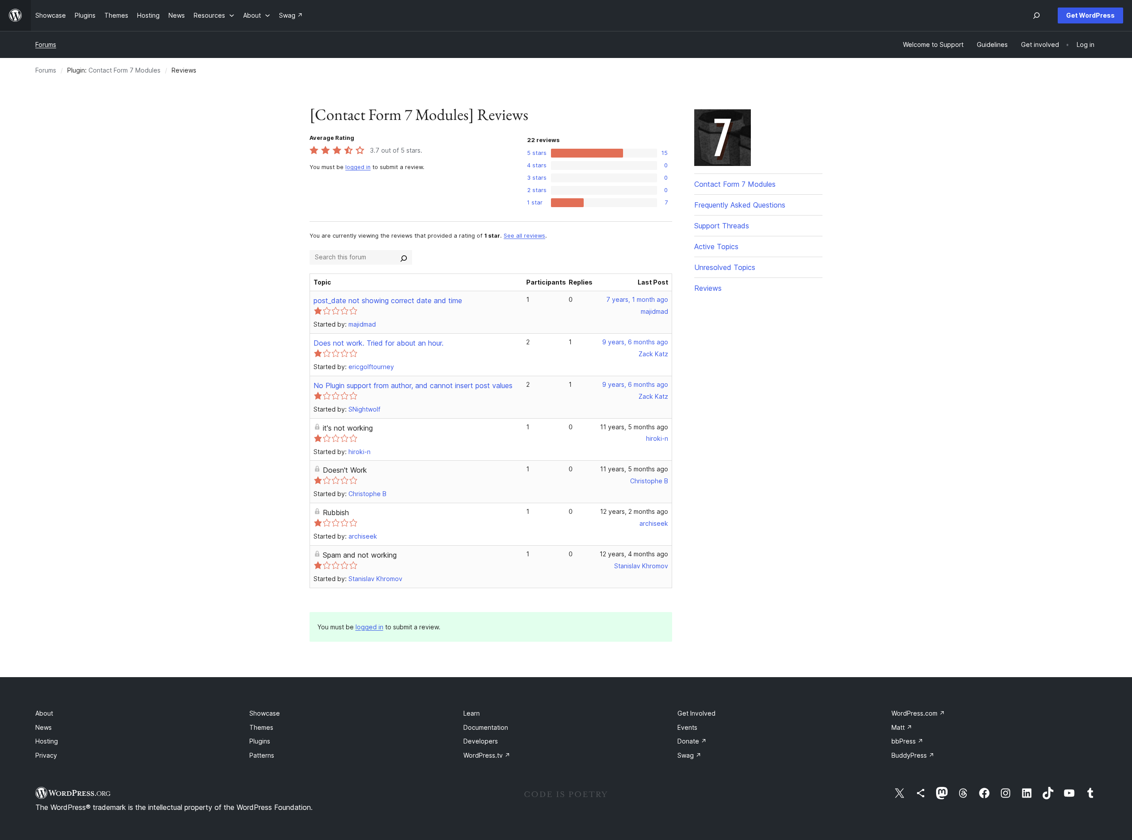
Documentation (485, 727)
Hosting (46, 741)
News (43, 727)
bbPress (907, 741)
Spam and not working (360, 555)
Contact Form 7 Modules (124, 70)
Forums (45, 44)
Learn (471, 713)
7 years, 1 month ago (637, 299)
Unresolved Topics (724, 267)
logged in (358, 167)
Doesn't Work (345, 470)
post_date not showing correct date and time (388, 300)
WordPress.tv (486, 755)
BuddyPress (912, 755)
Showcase (264, 713)
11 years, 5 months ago (634, 427)
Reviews (708, 288)
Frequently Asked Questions (739, 204)
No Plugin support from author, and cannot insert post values (413, 385)
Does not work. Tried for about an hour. (379, 343)
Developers (480, 741)
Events (687, 727)
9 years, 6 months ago (635, 342)
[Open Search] (1036, 15)
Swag (689, 755)
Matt (901, 727)
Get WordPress (1090, 15)
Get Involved (696, 713)
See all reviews (524, 235)
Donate (692, 741)
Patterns (261, 755)
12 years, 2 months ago (634, 511)
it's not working (348, 428)
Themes (261, 727)
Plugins (259, 741)
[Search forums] (403, 257)
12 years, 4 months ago (634, 554)
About (44, 713)
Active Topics (716, 246)
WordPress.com (918, 713)
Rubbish (336, 512)
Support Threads (721, 225)
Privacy (46, 755)
